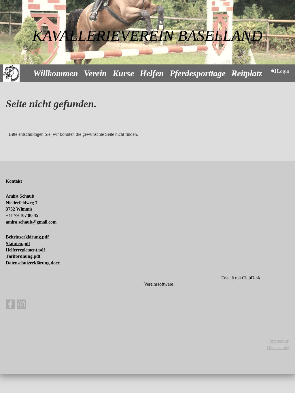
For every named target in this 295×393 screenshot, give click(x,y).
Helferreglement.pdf (25, 249)
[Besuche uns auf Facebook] (10, 305)
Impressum (279, 341)
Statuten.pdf (18, 243)
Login (283, 71)
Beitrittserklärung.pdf (27, 236)
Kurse (123, 73)
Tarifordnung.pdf (23, 256)
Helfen (152, 73)
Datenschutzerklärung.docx (33, 262)
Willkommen (55, 73)
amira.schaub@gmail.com (31, 222)
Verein (95, 73)
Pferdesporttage (198, 73)
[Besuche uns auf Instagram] (21, 305)
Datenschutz (278, 347)
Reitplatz (246, 73)
